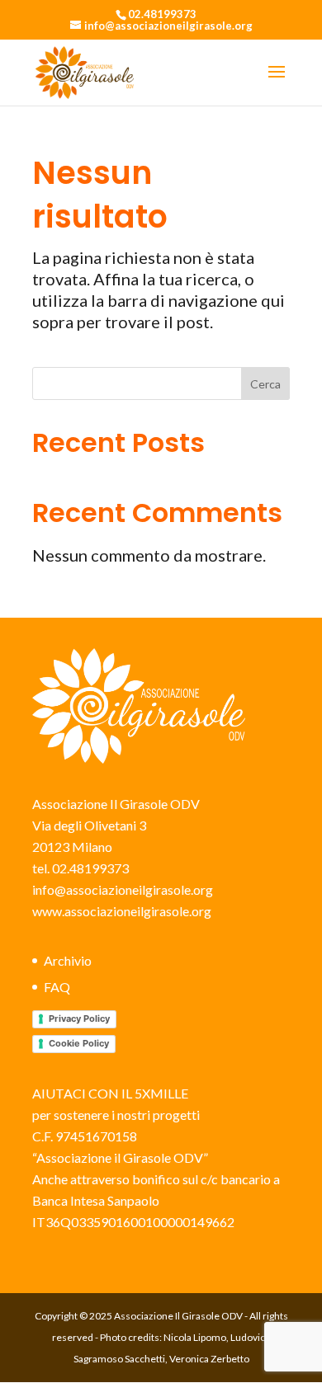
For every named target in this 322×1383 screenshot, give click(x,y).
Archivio (68, 960)
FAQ (57, 987)
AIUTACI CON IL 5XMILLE (110, 1093)
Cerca (265, 384)
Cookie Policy (79, 1043)
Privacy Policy (79, 1018)
